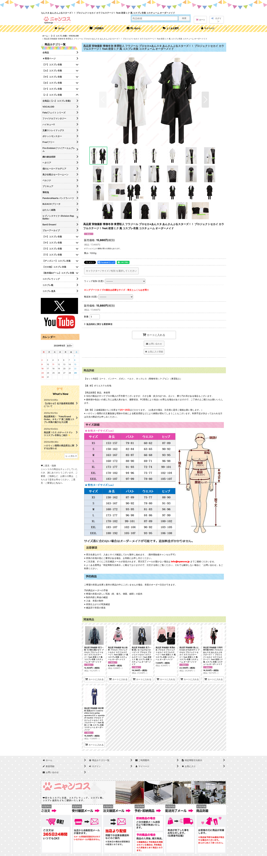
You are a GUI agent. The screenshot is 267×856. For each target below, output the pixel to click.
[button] (170, 28)
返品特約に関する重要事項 (99, 324)
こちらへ (58, 483)
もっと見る (70, 456)
